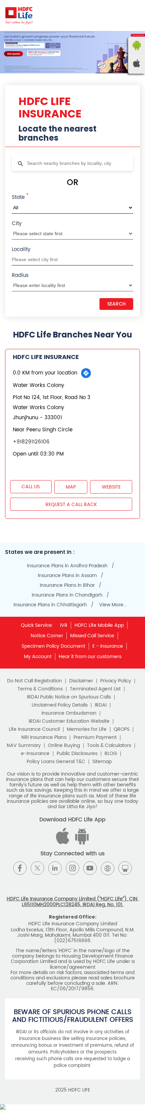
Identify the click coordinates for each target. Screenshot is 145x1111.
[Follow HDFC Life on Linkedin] (55, 868)
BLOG (111, 753)
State (20, 196)
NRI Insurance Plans (43, 737)
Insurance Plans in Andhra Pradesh (67, 566)
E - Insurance (107, 646)
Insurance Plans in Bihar (67, 585)
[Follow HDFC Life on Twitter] (37, 868)
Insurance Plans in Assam (67, 575)
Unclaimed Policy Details (60, 705)
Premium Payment (95, 737)
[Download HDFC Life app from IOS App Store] (80, 843)
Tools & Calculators (109, 745)
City (17, 223)
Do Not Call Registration (34, 681)
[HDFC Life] (19, 15)
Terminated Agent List (95, 689)
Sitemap (102, 761)
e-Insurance (35, 753)
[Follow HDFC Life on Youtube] (90, 868)
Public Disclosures (77, 753)
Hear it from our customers (90, 656)
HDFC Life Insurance (46, 357)
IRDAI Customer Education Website (69, 721)
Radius (20, 275)
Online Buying (64, 745)
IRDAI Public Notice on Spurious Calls (69, 697)
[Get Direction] (86, 373)
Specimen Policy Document (53, 646)
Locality (21, 249)
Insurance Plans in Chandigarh (67, 595)
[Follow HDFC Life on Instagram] (72, 868)
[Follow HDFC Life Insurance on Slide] (125, 868)
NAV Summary (24, 745)
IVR (63, 625)
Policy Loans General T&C (56, 761)
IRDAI (101, 705)
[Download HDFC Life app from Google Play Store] (63, 843)
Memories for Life (87, 729)
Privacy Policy (115, 681)
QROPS (121, 729)
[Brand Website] (107, 868)
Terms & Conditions (40, 689)
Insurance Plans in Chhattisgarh (50, 605)
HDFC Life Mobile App (99, 625)
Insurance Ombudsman (68, 713)
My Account (38, 656)
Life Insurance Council (34, 729)
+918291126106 (31, 442)
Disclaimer (81, 681)
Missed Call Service (92, 636)
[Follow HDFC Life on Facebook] (20, 868)
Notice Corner (47, 636)
